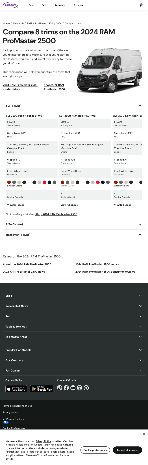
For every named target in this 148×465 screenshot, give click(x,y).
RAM (29, 23)
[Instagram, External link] (79, 387)
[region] (74, 447)
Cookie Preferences (14, 428)
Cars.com (68, 444)
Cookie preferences (95, 450)
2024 (59, 23)
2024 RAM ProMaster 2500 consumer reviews (105, 271)
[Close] (144, 434)
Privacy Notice (10, 412)
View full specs (15, 204)
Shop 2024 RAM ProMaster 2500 (54, 87)
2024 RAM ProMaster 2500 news (24, 271)
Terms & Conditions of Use (17, 405)
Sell (43, 5)
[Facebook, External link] (66, 387)
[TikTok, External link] (59, 387)
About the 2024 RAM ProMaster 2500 (27, 264)
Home (6, 23)
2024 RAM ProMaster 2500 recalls (97, 264)
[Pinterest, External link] (86, 387)
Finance (78, 5)
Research (60, 5)
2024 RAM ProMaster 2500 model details (20, 87)
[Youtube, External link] (73, 387)
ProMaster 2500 (44, 23)
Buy (31, 5)
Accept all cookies (127, 450)
